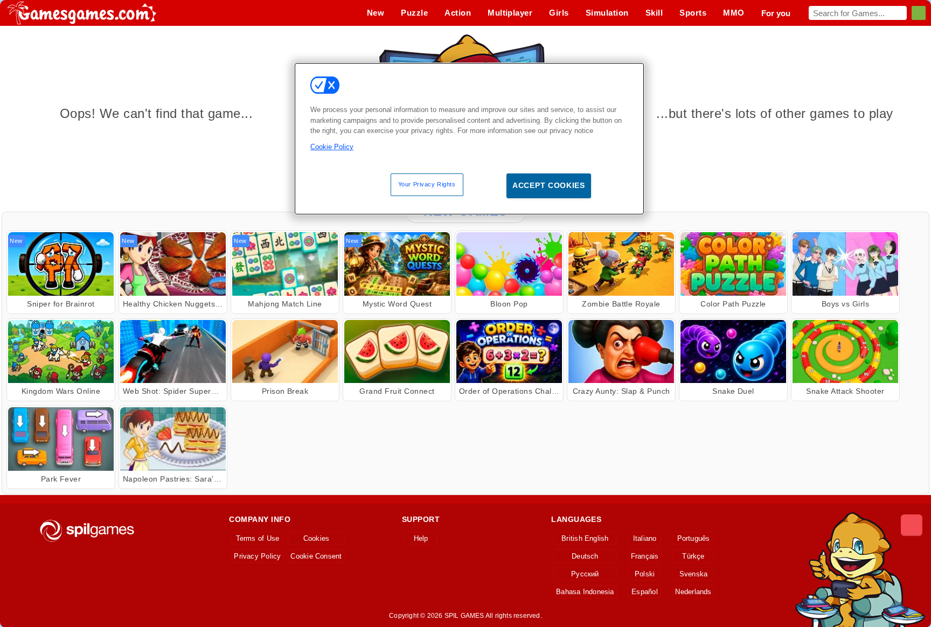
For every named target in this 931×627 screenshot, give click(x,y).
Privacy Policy (257, 556)
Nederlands (693, 592)
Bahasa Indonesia (585, 592)
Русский (585, 574)
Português (693, 538)
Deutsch (585, 556)
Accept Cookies (548, 185)
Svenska (693, 574)
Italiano (645, 538)
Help (421, 538)
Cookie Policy (331, 147)
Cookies (316, 538)
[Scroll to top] (911, 525)
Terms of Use (258, 538)
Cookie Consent (316, 556)
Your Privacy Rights (427, 184)
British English (584, 538)
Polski (645, 574)
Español (644, 592)
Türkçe (693, 556)
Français (645, 556)
